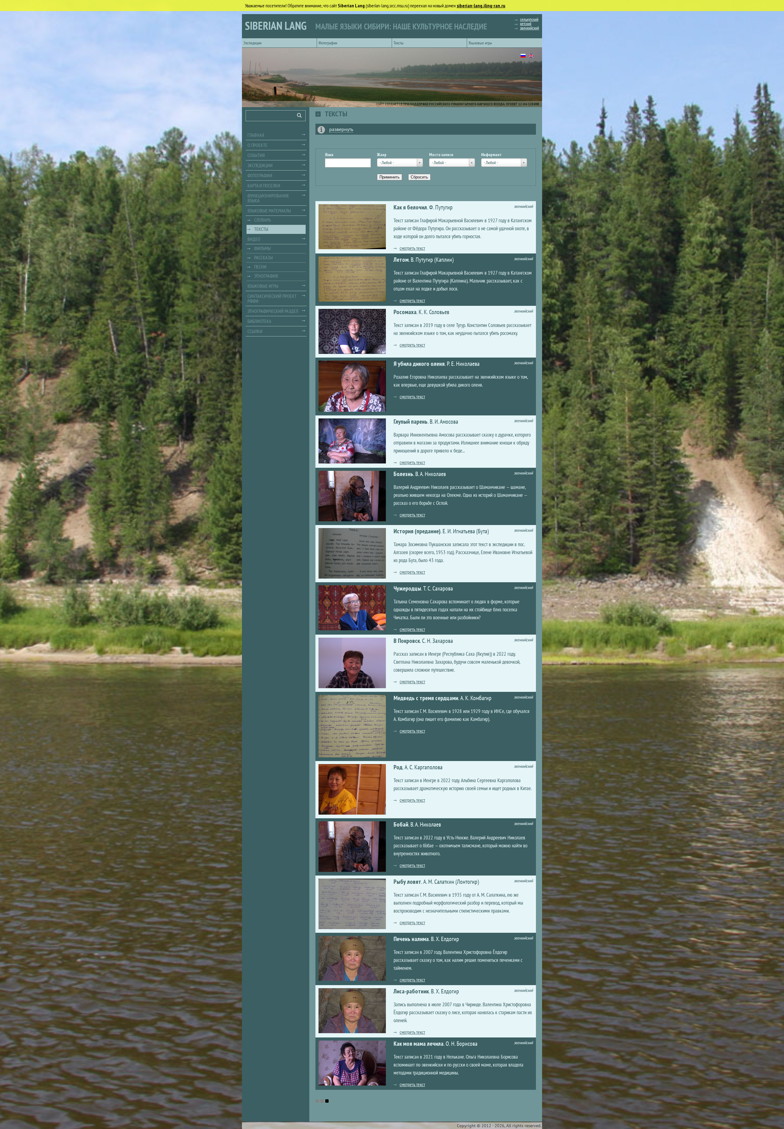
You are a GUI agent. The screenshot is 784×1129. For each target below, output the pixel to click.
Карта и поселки (263, 185)
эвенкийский (529, 28)
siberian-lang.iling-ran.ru (481, 5)
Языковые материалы (269, 211)
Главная (255, 135)
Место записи (441, 154)
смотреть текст (412, 248)
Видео (253, 239)
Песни (260, 267)
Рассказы (263, 257)
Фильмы (262, 248)
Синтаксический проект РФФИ (271, 298)
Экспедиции (252, 43)
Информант (491, 154)
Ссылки (254, 331)
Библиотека (259, 321)
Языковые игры (480, 43)
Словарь (262, 220)
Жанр (381, 154)
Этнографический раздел (272, 311)
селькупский (529, 19)
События (256, 155)
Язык (329, 154)
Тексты (399, 43)
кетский (525, 23)
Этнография (266, 276)
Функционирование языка (268, 198)
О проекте (257, 145)
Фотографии (327, 43)
